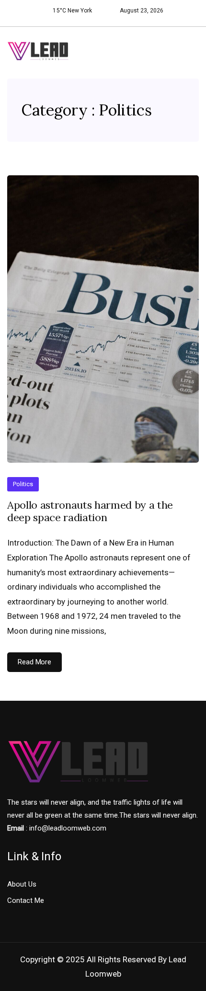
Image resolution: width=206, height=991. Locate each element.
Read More (34, 662)
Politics (23, 484)
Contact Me (25, 900)
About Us (21, 884)
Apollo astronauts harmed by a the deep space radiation (90, 511)
